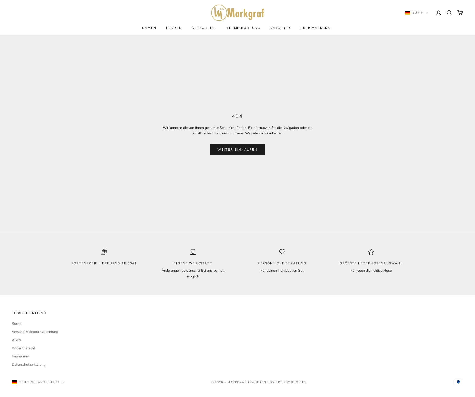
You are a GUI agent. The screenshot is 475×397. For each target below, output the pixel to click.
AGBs (16, 340)
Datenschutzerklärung (29, 364)
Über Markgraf (316, 28)
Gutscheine (204, 28)
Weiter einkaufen (237, 149)
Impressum (20, 356)
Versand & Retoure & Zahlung (35, 332)
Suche (16, 323)
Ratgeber (280, 28)
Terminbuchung (243, 28)
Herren (174, 28)
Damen (149, 28)
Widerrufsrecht (23, 348)
